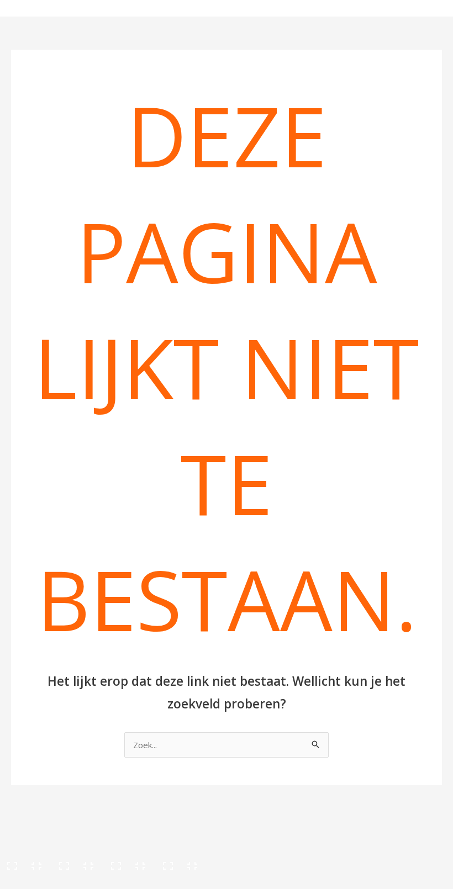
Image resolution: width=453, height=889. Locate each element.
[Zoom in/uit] (25, 862)
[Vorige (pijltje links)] (25, 880)
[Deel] (129, 862)
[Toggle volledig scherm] (77, 862)
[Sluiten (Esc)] (181, 862)
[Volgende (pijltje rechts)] (77, 880)
